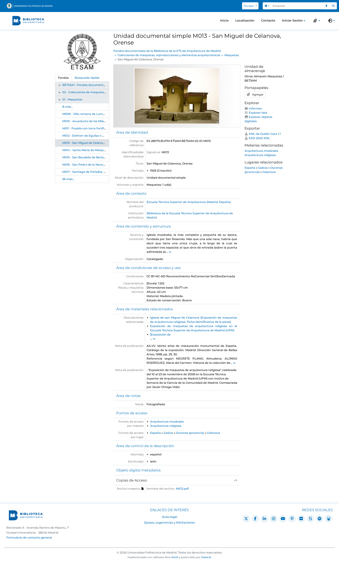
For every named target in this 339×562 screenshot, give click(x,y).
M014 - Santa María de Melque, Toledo (89, 150)
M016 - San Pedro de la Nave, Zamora (89, 164)
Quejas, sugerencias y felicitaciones (169, 522)
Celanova (213, 433)
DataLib (206, 557)
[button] (316, 20)
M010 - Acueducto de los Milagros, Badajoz (92, 121)
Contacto (268, 20)
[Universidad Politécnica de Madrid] (29, 6)
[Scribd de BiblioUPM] (310, 519)
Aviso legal (169, 517)
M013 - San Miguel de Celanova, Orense (90, 143)
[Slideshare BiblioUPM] (329, 519)
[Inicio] (28, 21)
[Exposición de (160, 334)
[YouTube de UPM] (283, 519)
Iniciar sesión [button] (292, 21)
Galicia (168, 433)
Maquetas (231, 55)
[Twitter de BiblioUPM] (246, 519)
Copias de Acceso (131, 480)
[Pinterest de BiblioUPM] (292, 519)
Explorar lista (258, 112)
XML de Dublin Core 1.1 (265, 134)
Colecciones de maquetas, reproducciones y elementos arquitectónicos (169, 55)
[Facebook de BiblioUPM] (255, 519)
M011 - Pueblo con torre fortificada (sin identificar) (97, 128)
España (155, 433)
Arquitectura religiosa (165, 426)
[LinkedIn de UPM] (264, 519)
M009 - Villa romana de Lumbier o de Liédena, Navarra (101, 114)
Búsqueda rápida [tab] (87, 77)
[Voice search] (326, 5)
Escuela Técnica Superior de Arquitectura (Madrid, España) (189, 202)
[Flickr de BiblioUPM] (301, 519)
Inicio (224, 20)
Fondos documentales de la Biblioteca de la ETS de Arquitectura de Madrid (167, 51)
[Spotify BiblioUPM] (319, 519)
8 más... (67, 106)
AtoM (174, 557)
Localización (244, 20)
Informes (255, 108)
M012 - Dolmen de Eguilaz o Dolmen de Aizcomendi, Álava (103, 135)
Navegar (249, 5)
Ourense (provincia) (190, 433)
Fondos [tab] (63, 77)
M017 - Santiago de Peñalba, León (86, 172)
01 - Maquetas (72, 99)
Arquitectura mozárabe (167, 421)
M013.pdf (182, 488)
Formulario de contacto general (29, 537)
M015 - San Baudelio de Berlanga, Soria (90, 157)
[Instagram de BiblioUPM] (274, 519)
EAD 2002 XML (259, 138)
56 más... (68, 179)
